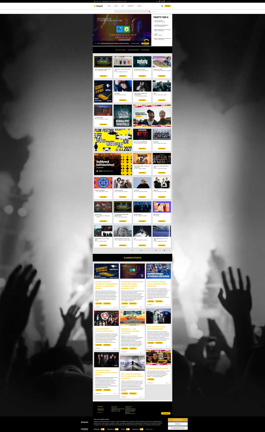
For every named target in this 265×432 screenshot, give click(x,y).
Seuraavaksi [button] (145, 50)
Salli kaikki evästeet (178, 419)
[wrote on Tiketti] (106, 271)
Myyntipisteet (165, 413)
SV (170, 1)
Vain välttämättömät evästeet (178, 428)
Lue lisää (99, 303)
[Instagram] (161, 1)
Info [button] (123, 6)
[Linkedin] (164, 1)
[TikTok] (163, 1)
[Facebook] (159, 1)
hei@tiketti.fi (100, 412)
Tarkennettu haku (155, 11)
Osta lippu (106, 303)
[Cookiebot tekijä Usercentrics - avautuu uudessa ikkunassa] (85, 429)
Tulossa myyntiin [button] (134, 50)
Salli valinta (178, 424)
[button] (97, 43)
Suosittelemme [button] (121, 50)
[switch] (117, 429)
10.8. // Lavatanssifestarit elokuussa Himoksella (113, 43)
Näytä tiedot (149, 429)
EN (167, 1)
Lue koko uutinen (140, 43)
